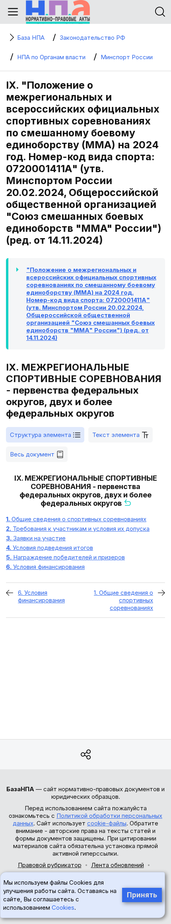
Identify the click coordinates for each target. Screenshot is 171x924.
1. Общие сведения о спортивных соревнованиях (123, 600)
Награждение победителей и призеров (65, 557)
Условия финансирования (45, 567)
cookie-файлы (106, 823)
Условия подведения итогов (49, 547)
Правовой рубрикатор (50, 865)
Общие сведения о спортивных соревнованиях (76, 519)
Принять (142, 895)
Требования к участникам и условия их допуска (78, 528)
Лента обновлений (117, 865)
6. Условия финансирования (41, 596)
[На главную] (58, 12)
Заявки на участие (36, 538)
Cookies (63, 907)
